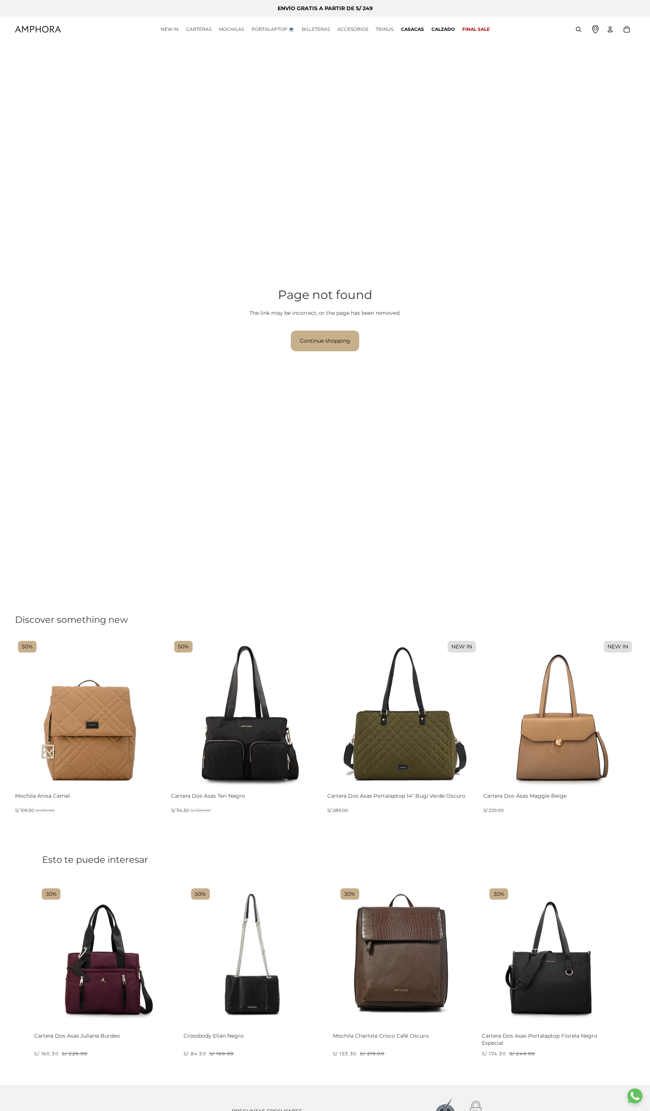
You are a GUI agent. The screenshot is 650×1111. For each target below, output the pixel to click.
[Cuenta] (610, 29)
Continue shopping (325, 340)
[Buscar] (578, 29)
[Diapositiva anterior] (26, 714)
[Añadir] (160, 782)
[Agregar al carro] (163, 1013)
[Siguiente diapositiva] (155, 714)
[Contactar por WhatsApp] (634, 1095)
